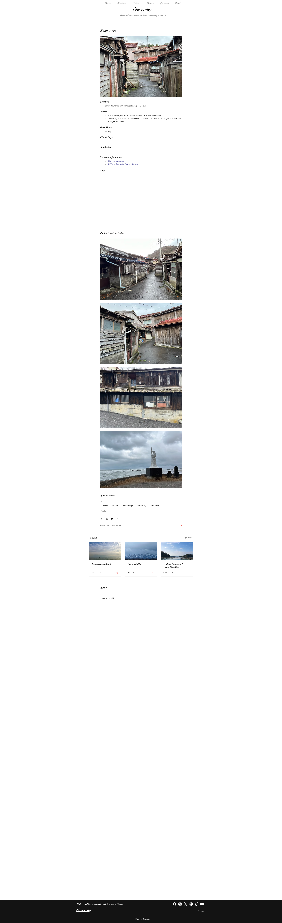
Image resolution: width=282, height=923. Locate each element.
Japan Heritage (127, 506)
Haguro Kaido (134, 564)
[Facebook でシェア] (101, 519)
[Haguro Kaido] (141, 551)
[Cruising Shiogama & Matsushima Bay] (177, 551)
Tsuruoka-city (141, 506)
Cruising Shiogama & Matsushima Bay (173, 566)
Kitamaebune (154, 506)
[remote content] (141, 201)
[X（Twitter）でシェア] (107, 519)
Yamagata (115, 506)
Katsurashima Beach (101, 564)
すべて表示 (189, 538)
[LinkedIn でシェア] (112, 519)
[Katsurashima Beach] (105, 551)
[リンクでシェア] (117, 519)
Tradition (105, 506)
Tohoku (103, 511)
